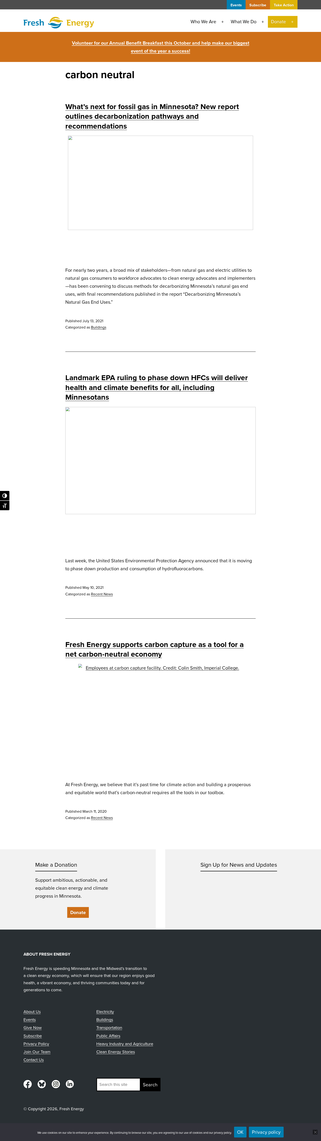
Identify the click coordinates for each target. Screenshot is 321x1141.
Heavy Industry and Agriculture (124, 1044)
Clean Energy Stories (115, 1052)
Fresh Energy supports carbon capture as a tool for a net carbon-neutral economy (154, 649)
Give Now (32, 1028)
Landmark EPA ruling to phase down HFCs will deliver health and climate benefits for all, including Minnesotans (156, 387)
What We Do (243, 21)
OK (240, 1132)
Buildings (98, 327)
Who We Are (203, 21)
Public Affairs (108, 1036)
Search (150, 1084)
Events (236, 5)
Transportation (109, 1028)
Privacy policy (266, 1132)
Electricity (105, 1012)
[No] (315, 1132)
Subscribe (257, 5)
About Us (32, 1012)
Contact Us (33, 1060)
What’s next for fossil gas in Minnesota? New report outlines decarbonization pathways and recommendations (152, 116)
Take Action (284, 5)
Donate (278, 21)
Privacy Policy (36, 1044)
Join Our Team (37, 1052)
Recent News (102, 594)
